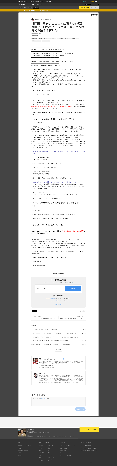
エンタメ (41, 460)
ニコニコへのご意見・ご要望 (88, 448)
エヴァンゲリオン (74, 38)
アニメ (40, 448)
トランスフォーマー (36, 40)
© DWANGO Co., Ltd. (94, 463)
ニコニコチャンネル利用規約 (52, 301)
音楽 (40, 457)
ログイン (83, 1)
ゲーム (50, 455)
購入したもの (63, 448)
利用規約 (20, 448)
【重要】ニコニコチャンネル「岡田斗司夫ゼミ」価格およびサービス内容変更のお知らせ (53, 333)
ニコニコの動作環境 (50, 298)
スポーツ (50, 445)
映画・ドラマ (42, 450)
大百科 (37, 1)
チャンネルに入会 (84, 7)
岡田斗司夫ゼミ (22, 4)
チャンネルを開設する (87, 445)
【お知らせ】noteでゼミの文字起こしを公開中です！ (44, 329)
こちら (72, 282)
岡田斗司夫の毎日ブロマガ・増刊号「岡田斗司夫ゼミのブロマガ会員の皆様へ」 (51, 344)
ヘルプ (19, 452)
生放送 (28, 1)
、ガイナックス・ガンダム (63, 38)
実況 (41, 1)
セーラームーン (46, 40)
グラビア (50, 460)
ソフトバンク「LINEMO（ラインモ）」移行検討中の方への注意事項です (49, 340)
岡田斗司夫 (34, 38)
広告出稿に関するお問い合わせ (89, 450)
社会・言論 (39, 4)
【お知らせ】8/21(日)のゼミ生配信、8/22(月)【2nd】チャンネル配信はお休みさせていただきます (55, 337)
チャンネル (32, 1)
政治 (49, 452)
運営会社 (20, 455)
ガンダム (46, 38)
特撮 (40, 455)
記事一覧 (58, 349)
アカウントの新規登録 (65, 455)
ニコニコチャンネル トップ (24, 445)
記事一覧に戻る (58, 304)
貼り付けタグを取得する (32, 432)
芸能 (49, 448)
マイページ (63, 450)
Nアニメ (44, 1)
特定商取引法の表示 (23, 450)
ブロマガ (36, 7)
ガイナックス (53, 38)
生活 (49, 450)
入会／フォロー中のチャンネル (68, 445)
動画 (22, 1)
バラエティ (51, 457)
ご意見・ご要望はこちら (44, 432)
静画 (25, 1)
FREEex (40, 38)
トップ (20, 7)
